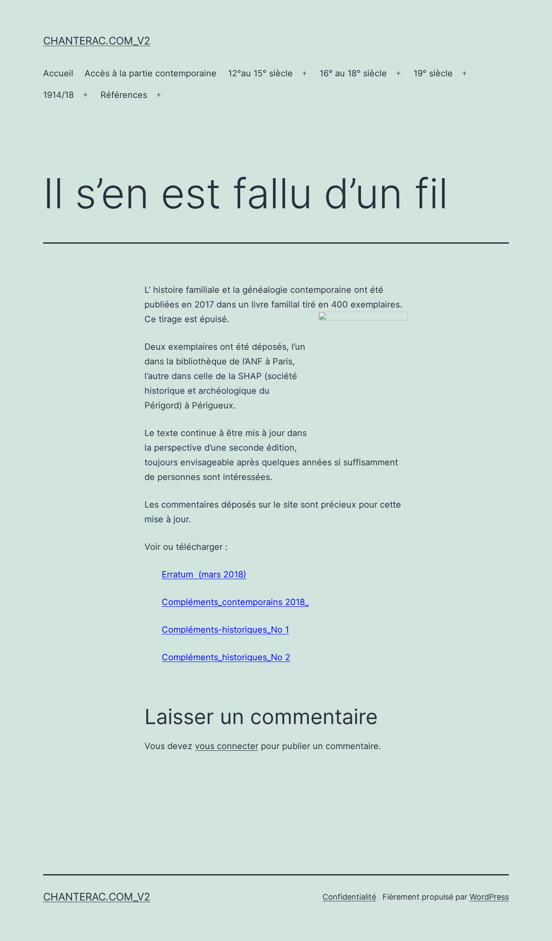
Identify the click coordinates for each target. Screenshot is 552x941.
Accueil (58, 73)
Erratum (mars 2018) (204, 574)
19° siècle (433, 73)
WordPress (489, 896)
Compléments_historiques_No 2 (226, 657)
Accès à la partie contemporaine (150, 73)
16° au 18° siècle (353, 73)
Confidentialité (349, 896)
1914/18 (58, 95)
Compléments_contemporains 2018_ (235, 602)
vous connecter (226, 746)
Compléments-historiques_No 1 (225, 629)
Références (123, 95)
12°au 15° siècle (260, 73)
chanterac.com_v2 (97, 41)
